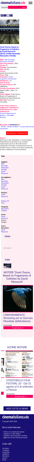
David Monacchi (4, 172)
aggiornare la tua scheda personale (15, 437)
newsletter (6, 452)
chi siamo (5, 448)
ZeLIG (11, 77)
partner (4, 458)
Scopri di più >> (18, 328)
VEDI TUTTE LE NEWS (17, 408)
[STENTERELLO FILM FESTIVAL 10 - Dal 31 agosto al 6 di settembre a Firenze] (18, 364)
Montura (3, 117)
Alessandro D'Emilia (7, 61)
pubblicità (5, 454)
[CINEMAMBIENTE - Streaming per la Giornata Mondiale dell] (18, 298)
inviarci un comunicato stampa (13, 432)
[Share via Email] (8, 16)
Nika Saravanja (10, 59)
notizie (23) (11, 133)
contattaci (5, 450)
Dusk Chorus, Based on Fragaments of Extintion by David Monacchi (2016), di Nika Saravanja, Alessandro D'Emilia (10, 51)
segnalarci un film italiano (12, 434)
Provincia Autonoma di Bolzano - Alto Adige (8, 114)
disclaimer (5, 456)
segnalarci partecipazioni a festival (15, 436)
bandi (4, 460)
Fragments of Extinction (8, 79)
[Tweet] (4, 16)
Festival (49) (22, 133)
